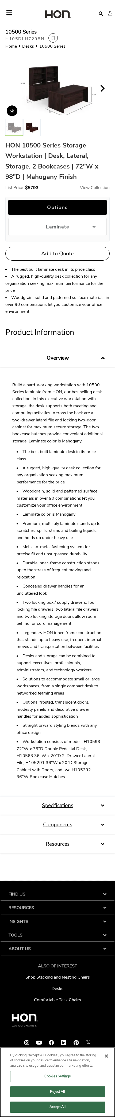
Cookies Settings (57, 1076)
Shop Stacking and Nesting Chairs (57, 977)
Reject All (57, 1091)
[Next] (102, 88)
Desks (57, 989)
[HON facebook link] (51, 1043)
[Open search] (101, 13)
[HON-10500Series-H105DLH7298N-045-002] (57, 88)
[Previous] (12, 88)
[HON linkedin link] (64, 1043)
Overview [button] (58, 358)
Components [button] (57, 824)
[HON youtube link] (39, 1043)
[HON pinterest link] (76, 1043)
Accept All (57, 1106)
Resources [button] (58, 844)
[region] (57, 1082)
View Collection (95, 188)
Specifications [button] (57, 805)
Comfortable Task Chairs (57, 1000)
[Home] (57, 14)
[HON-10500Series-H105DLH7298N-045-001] (32, 127)
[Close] (106, 1056)
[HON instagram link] (27, 1043)
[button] (110, 13)
